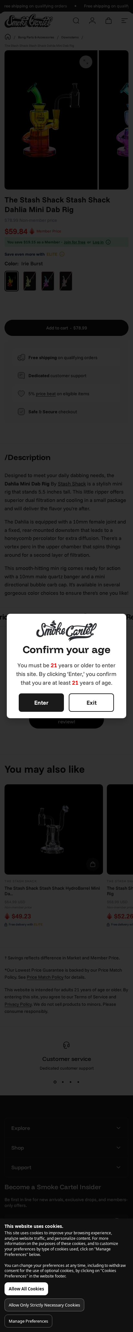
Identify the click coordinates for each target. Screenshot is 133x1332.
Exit (92, 702)
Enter (41, 702)
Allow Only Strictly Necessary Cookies (44, 1305)
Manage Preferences (28, 1321)
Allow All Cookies (26, 1289)
